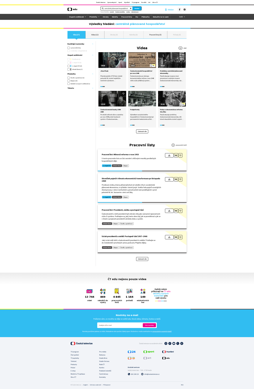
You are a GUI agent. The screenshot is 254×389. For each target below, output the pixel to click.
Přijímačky (145, 17)
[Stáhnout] (169, 155)
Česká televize (100, 2)
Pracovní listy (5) (155, 35)
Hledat (136, 8)
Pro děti (143, 2)
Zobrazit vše (142, 131)
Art (149, 2)
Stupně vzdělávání (76, 17)
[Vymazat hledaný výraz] (130, 8)
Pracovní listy (126, 17)
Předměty (93, 17)
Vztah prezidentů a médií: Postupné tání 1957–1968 (124, 236)
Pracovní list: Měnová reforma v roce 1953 (120, 154)
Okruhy (106, 17)
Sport (120, 2)
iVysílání (127, 2)
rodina (128, 12)
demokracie (135, 12)
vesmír (112, 12)
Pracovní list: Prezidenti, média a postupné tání (123, 210)
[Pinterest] (185, 10)
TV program (135, 2)
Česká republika (120, 12)
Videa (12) (95, 35)
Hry (136, 17)
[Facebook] (180, 10)
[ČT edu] (72, 10)
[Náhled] (176, 155)
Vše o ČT (155, 2)
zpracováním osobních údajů (161, 331)
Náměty (115, 17)
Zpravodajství (111, 2)
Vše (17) (76, 35)
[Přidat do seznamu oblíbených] (123, 55)
